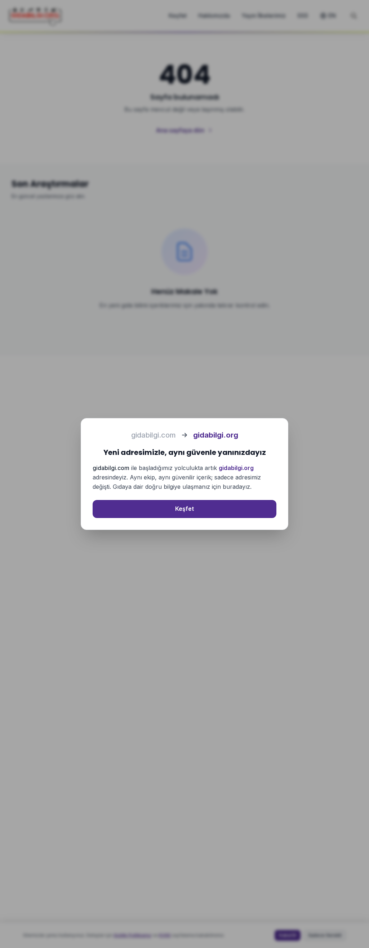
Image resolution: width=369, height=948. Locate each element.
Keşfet (184, 508)
